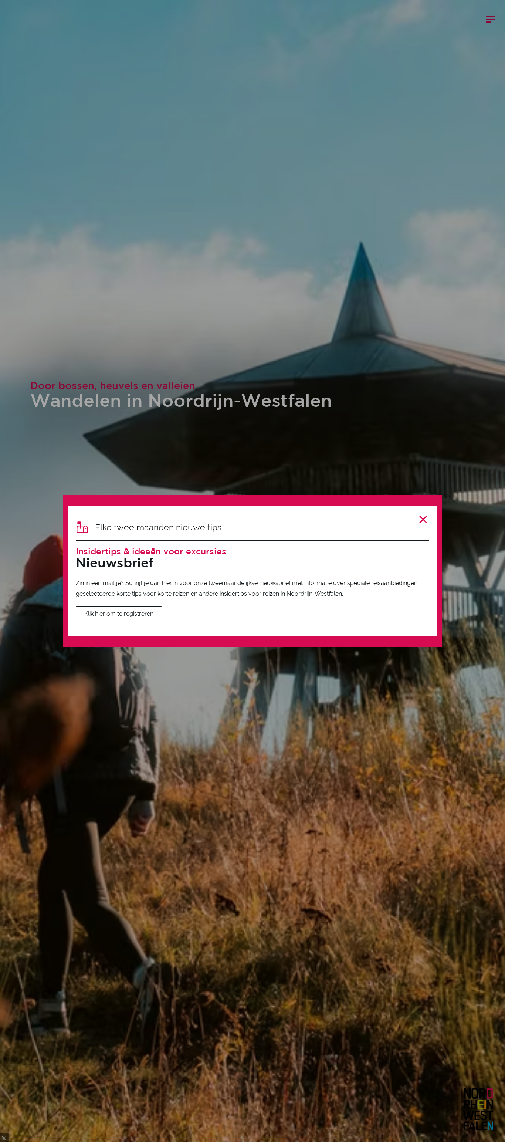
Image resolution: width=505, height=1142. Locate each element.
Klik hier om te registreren (118, 613)
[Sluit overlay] (423, 519)
